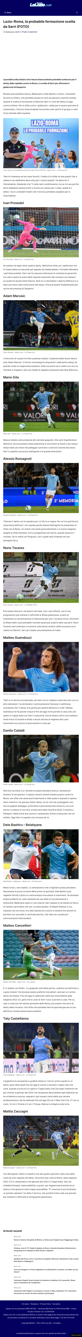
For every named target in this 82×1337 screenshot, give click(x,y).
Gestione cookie (76, 1335)
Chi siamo (25, 1304)
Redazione (35, 1304)
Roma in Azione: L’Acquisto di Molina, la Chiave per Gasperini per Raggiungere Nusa (46, 1240)
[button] (77, 12)
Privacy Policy (45, 1304)
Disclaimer (56, 1304)
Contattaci (57, 1323)
